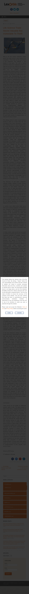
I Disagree (19, 312)
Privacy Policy (9, 308)
